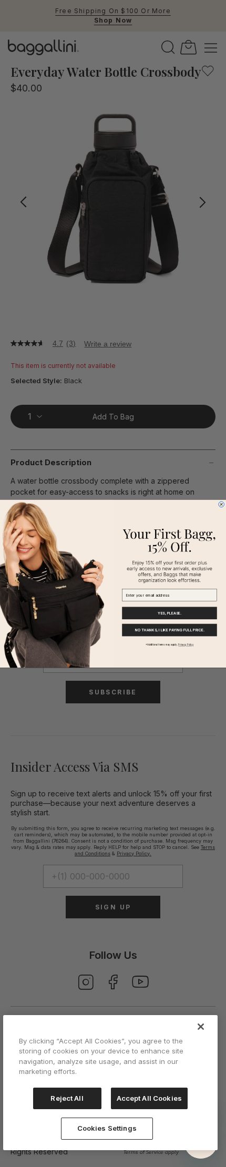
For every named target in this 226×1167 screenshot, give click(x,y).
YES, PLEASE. (169, 613)
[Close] (200, 1026)
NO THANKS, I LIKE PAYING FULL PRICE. (169, 630)
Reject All (66, 1098)
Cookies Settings (107, 1128)
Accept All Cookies (149, 1098)
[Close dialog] (221, 504)
